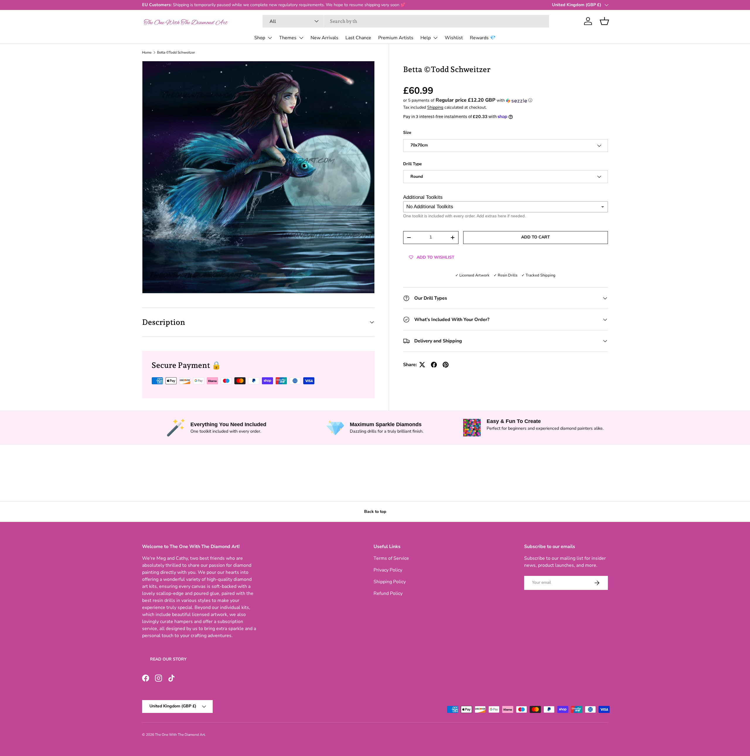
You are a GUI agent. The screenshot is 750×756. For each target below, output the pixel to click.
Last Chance (358, 38)
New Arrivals (324, 38)
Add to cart (535, 237)
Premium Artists (395, 38)
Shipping (435, 107)
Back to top (375, 511)
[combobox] (405, 21)
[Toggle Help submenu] (435, 37)
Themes (287, 38)
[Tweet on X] (422, 365)
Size (407, 133)
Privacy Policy (388, 570)
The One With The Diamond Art (180, 734)
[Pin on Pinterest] (445, 365)
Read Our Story (168, 659)
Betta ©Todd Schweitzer (176, 52)
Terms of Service (391, 558)
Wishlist (454, 38)
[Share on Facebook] (434, 365)
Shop (259, 38)
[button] (604, 21)
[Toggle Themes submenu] (301, 37)
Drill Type (412, 164)
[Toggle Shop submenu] (269, 37)
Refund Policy (388, 593)
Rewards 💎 (483, 38)
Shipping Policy (390, 581)
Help (425, 38)
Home (146, 52)
